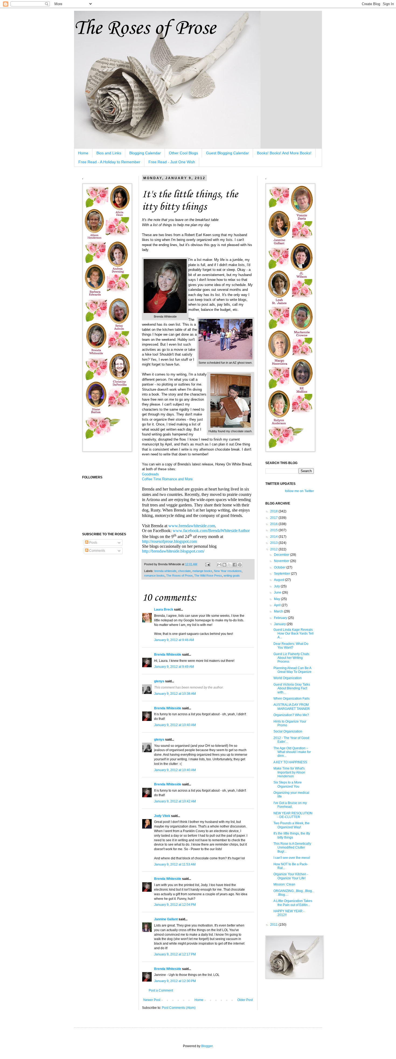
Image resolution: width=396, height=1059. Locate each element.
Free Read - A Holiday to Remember (109, 162)
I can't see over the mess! (291, 858)
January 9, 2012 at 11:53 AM (175, 864)
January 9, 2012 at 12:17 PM (175, 954)
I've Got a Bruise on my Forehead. (290, 805)
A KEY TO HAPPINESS (290, 762)
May (277, 599)
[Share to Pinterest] (239, 564)
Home (83, 153)
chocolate (184, 571)
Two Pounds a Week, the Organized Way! (291, 825)
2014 (274, 537)
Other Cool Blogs (183, 153)
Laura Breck (163, 609)
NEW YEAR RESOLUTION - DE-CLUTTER (292, 815)
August (279, 580)
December (282, 555)
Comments (96, 551)
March (279, 611)
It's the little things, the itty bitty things (291, 835)
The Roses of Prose (145, 28)
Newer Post (151, 1000)
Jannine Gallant (166, 919)
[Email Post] (207, 564)
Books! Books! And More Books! (284, 153)
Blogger (207, 1046)
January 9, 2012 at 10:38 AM (175, 694)
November (282, 561)
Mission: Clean (284, 884)
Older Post (245, 1000)
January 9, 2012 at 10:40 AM (175, 725)
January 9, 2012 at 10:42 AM (175, 801)
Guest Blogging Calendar (227, 153)
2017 (274, 518)
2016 (274, 524)
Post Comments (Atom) (179, 1008)
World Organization (287, 678)
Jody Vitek (162, 816)
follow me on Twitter (299, 491)
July (277, 586)
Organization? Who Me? (291, 715)
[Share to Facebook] (234, 564)
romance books (154, 575)
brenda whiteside (165, 571)
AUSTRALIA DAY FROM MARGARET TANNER (291, 706)
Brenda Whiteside (167, 654)
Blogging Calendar (145, 153)
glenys (159, 681)
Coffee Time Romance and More (167, 479)
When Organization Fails (291, 698)
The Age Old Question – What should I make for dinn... (292, 752)
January (280, 624)
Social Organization (287, 731)
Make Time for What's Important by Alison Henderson (289, 772)
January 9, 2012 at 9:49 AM (174, 667)
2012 (274, 549)
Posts (92, 542)
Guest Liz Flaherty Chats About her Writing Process (291, 658)
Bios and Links (108, 153)
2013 (274, 543)
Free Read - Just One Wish (171, 162)
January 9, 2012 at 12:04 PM (175, 905)
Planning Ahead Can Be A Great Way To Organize (292, 670)
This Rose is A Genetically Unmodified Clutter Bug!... (292, 847)
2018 (274, 511)
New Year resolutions (228, 571)
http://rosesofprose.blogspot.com (169, 541)
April (278, 605)
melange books (202, 571)
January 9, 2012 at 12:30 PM (175, 981)
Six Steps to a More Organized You (287, 784)
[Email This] (219, 564)
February (281, 618)
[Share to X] (229, 564)
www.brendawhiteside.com (191, 525)
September (282, 574)
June (278, 592)
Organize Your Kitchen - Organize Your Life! (290, 876)
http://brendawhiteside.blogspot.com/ (173, 551)
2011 (274, 925)
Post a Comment (161, 990)
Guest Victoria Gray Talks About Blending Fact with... (291, 688)
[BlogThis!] (224, 564)
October (280, 567)
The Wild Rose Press (208, 575)
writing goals (232, 575)
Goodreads (150, 474)
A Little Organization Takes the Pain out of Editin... (292, 903)
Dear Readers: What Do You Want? (290, 645)
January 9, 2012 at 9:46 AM (174, 640)
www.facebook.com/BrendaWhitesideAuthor (211, 530)
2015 (274, 530)
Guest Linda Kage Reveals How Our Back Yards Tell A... (293, 633)
